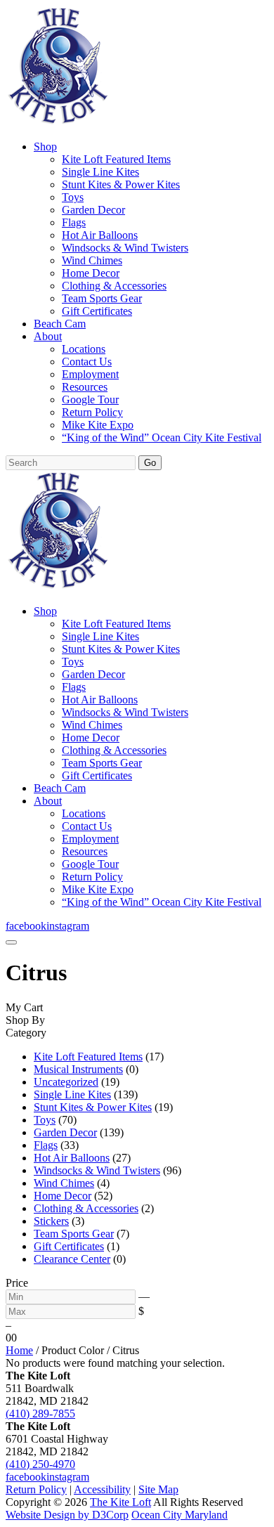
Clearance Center (72, 1259)
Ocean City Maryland (179, 1515)
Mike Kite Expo (97, 425)
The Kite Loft (120, 1502)
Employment (90, 374)
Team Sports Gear (102, 298)
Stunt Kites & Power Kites (121, 184)
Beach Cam (60, 324)
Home (19, 1350)
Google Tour (90, 399)
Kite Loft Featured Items (116, 159)
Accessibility (102, 1489)
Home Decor (90, 273)
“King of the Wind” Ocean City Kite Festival (161, 437)
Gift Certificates (97, 311)
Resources (84, 387)
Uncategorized (66, 1082)
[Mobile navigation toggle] (11, 942)
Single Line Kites (100, 172)
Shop (45, 146)
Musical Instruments (78, 1069)
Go (150, 462)
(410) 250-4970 (40, 1464)
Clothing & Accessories (114, 286)
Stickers (51, 1221)
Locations (83, 349)
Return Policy (92, 412)
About (48, 336)
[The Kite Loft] (58, 123)
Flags (74, 222)
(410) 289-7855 (40, 1413)
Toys (73, 197)
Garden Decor (93, 210)
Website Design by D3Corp (67, 1515)
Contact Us (87, 362)
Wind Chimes (92, 260)
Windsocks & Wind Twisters (125, 248)
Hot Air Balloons (100, 235)
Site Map (158, 1489)
